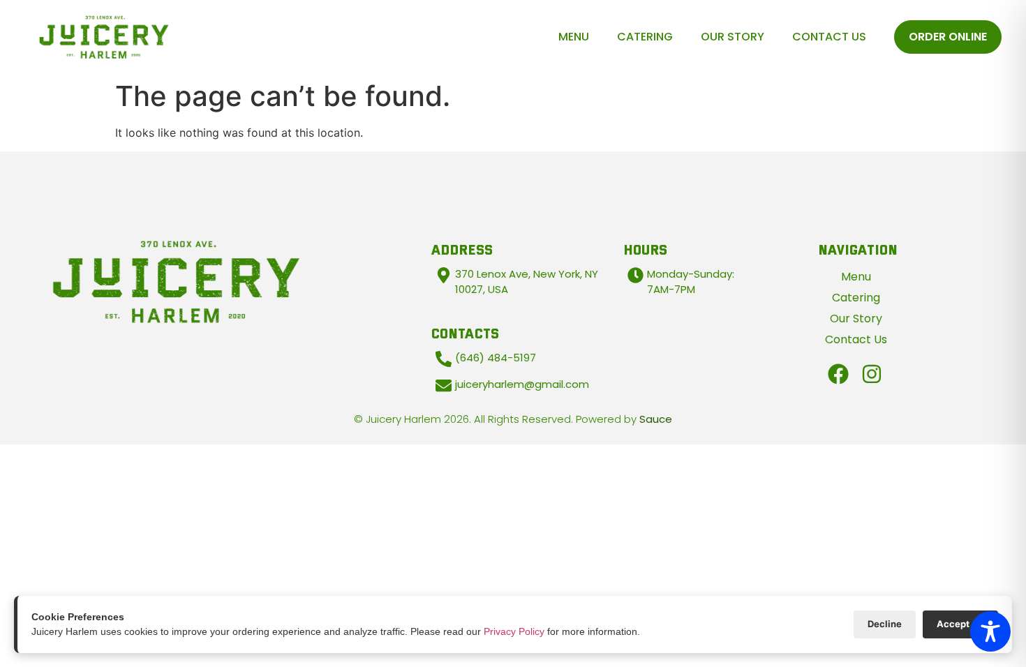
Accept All (960, 623)
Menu (573, 37)
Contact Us (829, 37)
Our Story (732, 37)
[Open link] (838, 374)
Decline (885, 623)
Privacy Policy (514, 631)
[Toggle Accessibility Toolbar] (990, 631)
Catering (645, 37)
